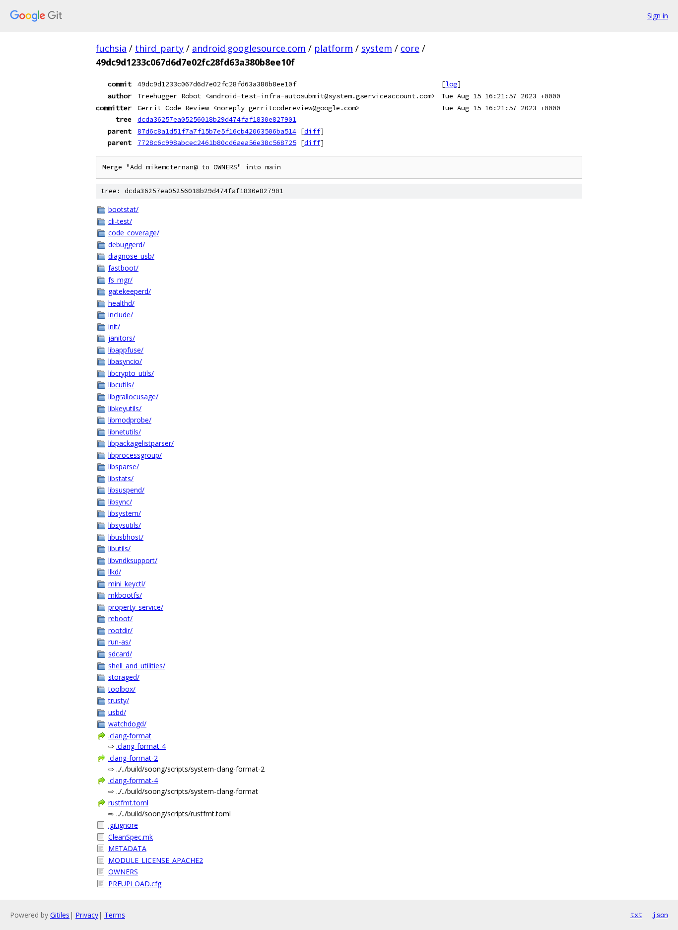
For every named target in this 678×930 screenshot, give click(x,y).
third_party (159, 48)
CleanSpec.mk (130, 837)
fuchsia (111, 48)
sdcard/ (120, 653)
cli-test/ (120, 221)
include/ (120, 314)
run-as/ (119, 641)
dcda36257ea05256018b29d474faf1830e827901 (216, 119)
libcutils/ (121, 384)
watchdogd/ (127, 723)
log (451, 83)
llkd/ (114, 571)
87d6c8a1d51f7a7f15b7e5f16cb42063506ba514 (216, 131)
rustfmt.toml (128, 802)
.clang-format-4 (141, 746)
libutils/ (119, 548)
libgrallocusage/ (133, 396)
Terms (114, 915)
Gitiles (59, 915)
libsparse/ (123, 466)
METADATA (127, 848)
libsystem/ (124, 513)
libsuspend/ (126, 490)
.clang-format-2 (133, 758)
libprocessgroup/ (135, 455)
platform (333, 48)
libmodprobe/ (129, 420)
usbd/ (117, 712)
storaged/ (123, 677)
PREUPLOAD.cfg (134, 883)
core (410, 48)
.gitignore (123, 825)
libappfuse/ (125, 350)
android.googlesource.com (249, 48)
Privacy (86, 915)
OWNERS (123, 871)
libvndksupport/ (132, 560)
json (660, 914)
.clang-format (129, 735)
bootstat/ (123, 209)
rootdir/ (120, 630)
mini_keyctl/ (126, 583)
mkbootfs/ (125, 595)
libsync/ (120, 501)
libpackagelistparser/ (141, 443)
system (376, 48)
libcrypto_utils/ (131, 373)
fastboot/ (123, 268)
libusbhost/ (125, 537)
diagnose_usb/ (131, 256)
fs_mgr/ (120, 280)
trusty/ (118, 700)
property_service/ (135, 607)
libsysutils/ (124, 525)
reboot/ (120, 618)
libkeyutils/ (124, 408)
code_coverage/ (133, 232)
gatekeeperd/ (129, 291)
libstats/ (121, 478)
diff (312, 131)
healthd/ (121, 303)
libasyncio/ (125, 361)
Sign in (657, 15)
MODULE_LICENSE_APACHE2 (155, 860)
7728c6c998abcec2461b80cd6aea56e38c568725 (216, 142)
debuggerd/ (126, 244)
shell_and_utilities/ (136, 665)
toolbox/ (122, 689)
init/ (114, 326)
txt (636, 914)
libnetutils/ (124, 431)
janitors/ (121, 338)
